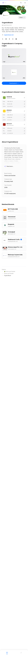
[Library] (21, 652)
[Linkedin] (6, 39)
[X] (2, 39)
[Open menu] (25, 3)
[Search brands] (21, 3)
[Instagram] (13, 39)
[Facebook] (9, 39)
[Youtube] (16, 39)
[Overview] (7, 652)
